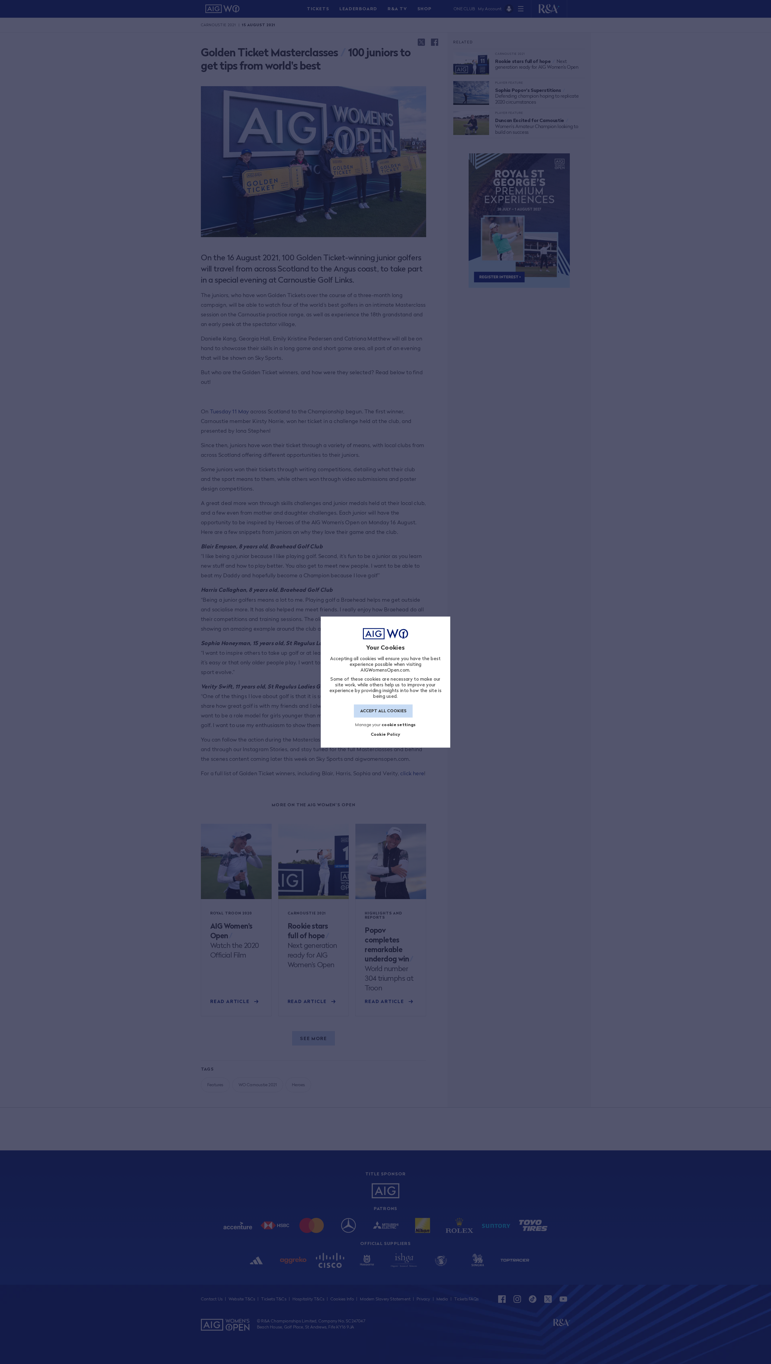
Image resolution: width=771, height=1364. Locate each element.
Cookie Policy (386, 734)
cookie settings (399, 724)
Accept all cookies (383, 711)
